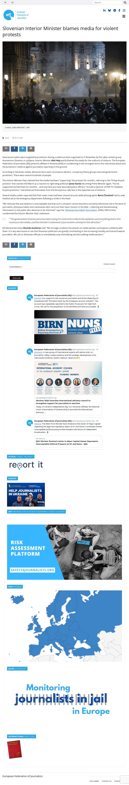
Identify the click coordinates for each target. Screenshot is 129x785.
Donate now (119, 781)
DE (12, 2)
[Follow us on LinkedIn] (104, 10)
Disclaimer (94, 781)
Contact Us (106, 781)
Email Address (16, 267)
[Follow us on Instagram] (124, 10)
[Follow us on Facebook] (119, 10)
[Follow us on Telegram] (114, 10)
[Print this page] (31, 148)
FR (5, 2)
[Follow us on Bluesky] (109, 10)
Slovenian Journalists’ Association (81, 210)
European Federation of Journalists (23, 776)
